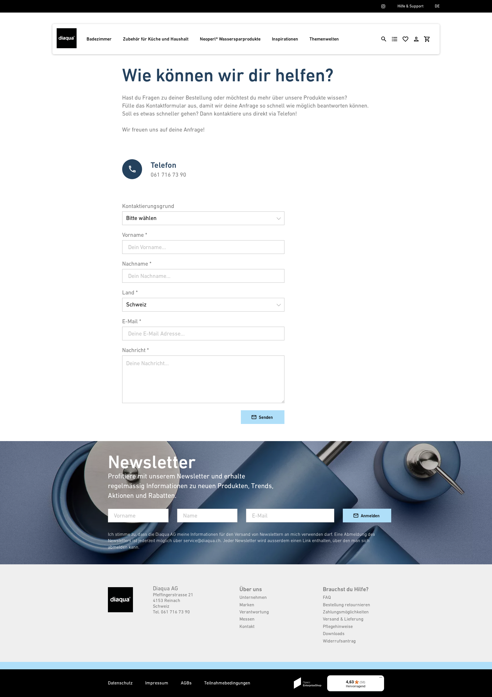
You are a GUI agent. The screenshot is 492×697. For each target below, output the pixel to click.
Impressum (157, 682)
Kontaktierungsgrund (148, 206)
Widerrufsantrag (339, 640)
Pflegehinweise (338, 626)
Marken (246, 604)
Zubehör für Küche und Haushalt (155, 39)
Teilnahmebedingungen (227, 682)
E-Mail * (131, 321)
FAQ (327, 597)
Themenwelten (324, 39)
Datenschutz (121, 682)
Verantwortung (254, 611)
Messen (247, 618)
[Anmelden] (416, 39)
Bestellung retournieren (346, 604)
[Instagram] (383, 6)
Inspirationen (285, 39)
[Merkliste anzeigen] (405, 39)
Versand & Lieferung (343, 618)
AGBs (187, 682)
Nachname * (136, 263)
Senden (266, 417)
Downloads (334, 633)
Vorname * (134, 235)
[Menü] (380, 678)
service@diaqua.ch (202, 540)
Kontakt (247, 626)
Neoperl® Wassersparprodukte (230, 39)
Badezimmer (99, 39)
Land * (130, 292)
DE (437, 6)
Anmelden (370, 515)
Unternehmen (253, 597)
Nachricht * (135, 350)
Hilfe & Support (410, 6)
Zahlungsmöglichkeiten (346, 611)
